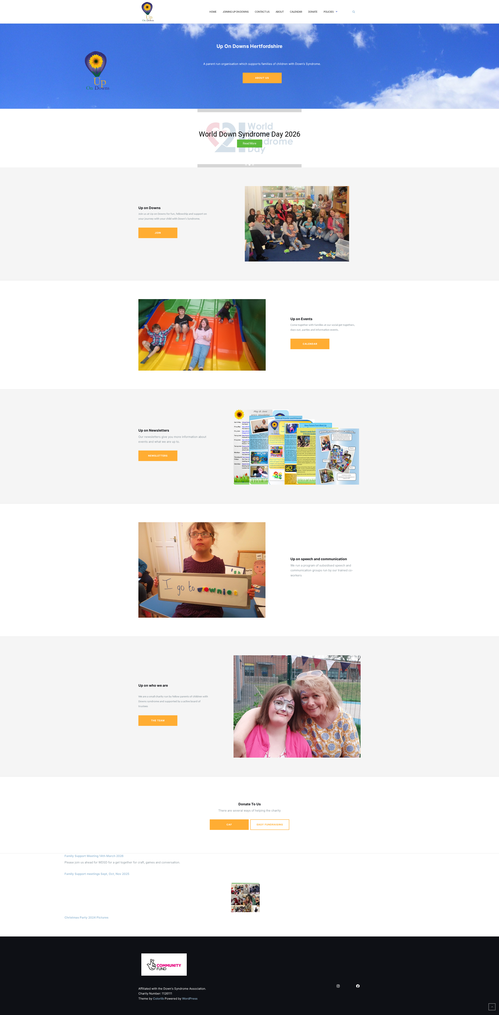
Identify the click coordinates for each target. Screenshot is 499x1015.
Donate (312, 11)
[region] (249, 138)
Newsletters (158, 455)
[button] (4, 138)
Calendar (296, 11)
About (280, 11)
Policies (329, 11)
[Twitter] (348, 986)
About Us (262, 77)
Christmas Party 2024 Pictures (86, 917)
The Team (158, 720)
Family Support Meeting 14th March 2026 (94, 856)
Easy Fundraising (270, 824)
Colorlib (158, 998)
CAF (229, 824)
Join (158, 232)
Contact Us (262, 11)
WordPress (189, 998)
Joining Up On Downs (236, 11)
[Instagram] (338, 986)
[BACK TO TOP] (491, 1006)
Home (212, 11)
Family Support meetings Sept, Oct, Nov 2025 (97, 874)
